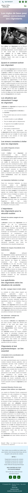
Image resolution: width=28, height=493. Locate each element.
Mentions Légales (14, 489)
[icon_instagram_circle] (23, 2)
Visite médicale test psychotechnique (14, 464)
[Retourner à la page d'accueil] (5, 6)
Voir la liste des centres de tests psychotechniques (14, 472)
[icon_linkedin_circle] (26, 2)
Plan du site (14, 487)
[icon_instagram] (14, 477)
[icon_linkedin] (18, 477)
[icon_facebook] (10, 477)
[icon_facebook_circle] (20, 2)
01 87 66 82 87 (9, 1)
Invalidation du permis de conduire (14, 461)
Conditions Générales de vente (14, 491)
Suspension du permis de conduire (14, 459)
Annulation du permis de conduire (14, 462)
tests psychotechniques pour (11, 360)
